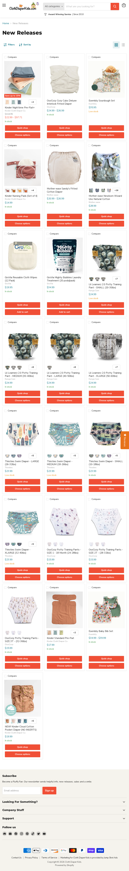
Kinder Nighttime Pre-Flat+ (20, 107)
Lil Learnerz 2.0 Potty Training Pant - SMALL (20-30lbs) (105, 286)
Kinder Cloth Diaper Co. (15, 110)
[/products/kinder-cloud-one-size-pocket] (22, 698)
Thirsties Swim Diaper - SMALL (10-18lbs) (106, 463)
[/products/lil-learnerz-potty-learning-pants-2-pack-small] (106, 256)
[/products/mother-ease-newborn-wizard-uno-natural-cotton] (106, 167)
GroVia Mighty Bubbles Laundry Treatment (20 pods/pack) (64, 279)
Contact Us (16, 857)
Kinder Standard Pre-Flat (60, 638)
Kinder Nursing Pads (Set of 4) (21, 195)
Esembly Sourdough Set (102, 100)
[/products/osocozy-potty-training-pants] (64, 521)
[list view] (123, 44)
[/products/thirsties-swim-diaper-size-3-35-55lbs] (22, 433)
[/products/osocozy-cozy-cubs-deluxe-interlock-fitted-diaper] (64, 79)
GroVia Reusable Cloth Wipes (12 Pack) (21, 279)
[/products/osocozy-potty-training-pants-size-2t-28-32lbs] (106, 521)
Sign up (49, 790)
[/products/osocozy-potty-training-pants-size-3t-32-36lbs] (22, 610)
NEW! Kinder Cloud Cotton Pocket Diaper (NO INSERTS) (21, 728)
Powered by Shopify (64, 865)
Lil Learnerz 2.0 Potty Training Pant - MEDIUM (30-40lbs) (21, 374)
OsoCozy (51, 107)
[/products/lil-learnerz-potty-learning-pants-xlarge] (106, 344)
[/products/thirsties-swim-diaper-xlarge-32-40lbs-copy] (22, 521)
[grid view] (116, 44)
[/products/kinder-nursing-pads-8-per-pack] (22, 167)
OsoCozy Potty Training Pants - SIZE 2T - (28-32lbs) (106, 551)
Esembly (93, 104)
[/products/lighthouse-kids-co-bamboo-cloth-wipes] (22, 256)
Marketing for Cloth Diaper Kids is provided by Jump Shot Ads (89, 857)
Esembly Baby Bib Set (101, 631)
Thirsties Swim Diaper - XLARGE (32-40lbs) (17, 551)
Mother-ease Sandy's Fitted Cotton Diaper (62, 190)
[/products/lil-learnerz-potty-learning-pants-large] (64, 344)
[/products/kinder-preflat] (64, 610)
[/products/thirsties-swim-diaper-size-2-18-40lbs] (64, 433)
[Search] (115, 6)
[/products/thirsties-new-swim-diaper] (106, 433)
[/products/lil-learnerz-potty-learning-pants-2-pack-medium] (22, 344)
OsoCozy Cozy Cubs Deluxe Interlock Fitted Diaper (62, 102)
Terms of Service (49, 857)
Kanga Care (94, 290)
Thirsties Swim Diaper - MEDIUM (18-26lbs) (59, 463)
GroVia (8, 283)
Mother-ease (52, 195)
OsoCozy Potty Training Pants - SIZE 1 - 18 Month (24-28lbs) (64, 551)
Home (5, 23)
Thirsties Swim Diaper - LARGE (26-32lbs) (22, 463)
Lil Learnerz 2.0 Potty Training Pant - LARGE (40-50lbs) (63, 374)
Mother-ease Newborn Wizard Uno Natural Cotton (105, 197)
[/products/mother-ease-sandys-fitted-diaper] (64, 167)
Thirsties (9, 467)
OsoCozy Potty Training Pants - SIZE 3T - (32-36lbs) (22, 640)
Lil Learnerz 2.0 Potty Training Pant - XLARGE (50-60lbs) (105, 374)
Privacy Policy (31, 857)
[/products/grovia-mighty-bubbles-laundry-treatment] (64, 256)
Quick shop (22, 128)
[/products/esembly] (106, 610)
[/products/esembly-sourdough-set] (106, 79)
